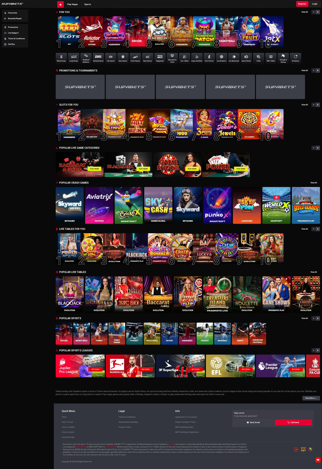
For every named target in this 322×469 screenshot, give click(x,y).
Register (302, 4)
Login (314, 4)
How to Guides (68, 427)
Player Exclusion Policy (185, 422)
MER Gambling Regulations (187, 432)
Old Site (11, 44)
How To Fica (67, 422)
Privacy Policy (124, 427)
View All (304, 12)
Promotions (13, 27)
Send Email (255, 422)
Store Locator (68, 432)
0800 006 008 (81, 447)
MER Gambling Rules (184, 427)
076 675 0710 (110, 447)
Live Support (13, 33)
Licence (171, 444)
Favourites (12, 13)
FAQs (64, 417)
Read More (309, 398)
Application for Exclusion (186, 417)
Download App (68, 437)
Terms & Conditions (16, 39)
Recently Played (14, 19)
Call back (295, 422)
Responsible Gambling (128, 422)
